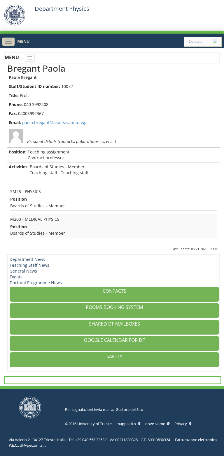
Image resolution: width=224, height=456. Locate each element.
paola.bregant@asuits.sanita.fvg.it (55, 122)
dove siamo (155, 423)
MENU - (14, 57)
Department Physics (62, 9)
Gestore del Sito (129, 409)
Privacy (180, 423)
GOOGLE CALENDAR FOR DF (114, 340)
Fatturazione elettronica (196, 439)
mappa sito (126, 423)
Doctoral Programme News (36, 282)
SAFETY (114, 356)
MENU (23, 41)
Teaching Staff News (29, 265)
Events (16, 277)
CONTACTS (114, 291)
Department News (27, 259)
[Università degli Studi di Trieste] (14, 24)
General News (23, 271)
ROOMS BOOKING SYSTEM (114, 307)
